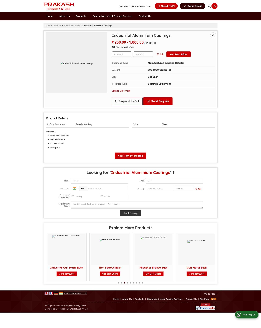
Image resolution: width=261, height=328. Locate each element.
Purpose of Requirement (63, 196)
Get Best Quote (66, 273)
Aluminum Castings (73, 25)
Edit (161, 54)
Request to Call (128, 101)
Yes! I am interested (130, 155)
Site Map (204, 299)
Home (50, 16)
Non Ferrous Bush (110, 267)
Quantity (140, 188)
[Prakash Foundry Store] (59, 6)
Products (81, 16)
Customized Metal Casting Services (112, 16)
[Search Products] (209, 6)
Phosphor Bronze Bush (153, 267)
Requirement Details (63, 205)
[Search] (214, 6)
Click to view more (121, 90)
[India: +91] (75, 188)
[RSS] (213, 299)
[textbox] (143, 54)
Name (66, 181)
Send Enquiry (159, 101)
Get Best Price (178, 54)
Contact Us (145, 16)
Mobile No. (64, 188)
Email (142, 181)
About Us (64, 16)
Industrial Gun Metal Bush (66, 267)
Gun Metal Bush (197, 267)
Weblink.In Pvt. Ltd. (79, 309)
